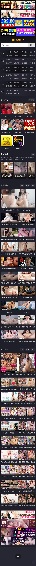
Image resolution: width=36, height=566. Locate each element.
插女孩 (9, 90)
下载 (33, 154)
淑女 (27, 350)
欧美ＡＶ (24, 60)
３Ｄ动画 (32, 60)
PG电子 (9, 52)
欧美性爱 (32, 67)
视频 (2, 61)
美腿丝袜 (9, 78)
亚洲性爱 (9, 67)
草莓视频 (24, 90)
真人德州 (16, 52)
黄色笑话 (24, 86)
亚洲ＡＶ (9, 60)
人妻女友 (24, 83)
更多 (33, 185)
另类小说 (16, 86)
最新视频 (4, 185)
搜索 (31, 45)
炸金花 (17, 55)
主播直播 (24, 63)
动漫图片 (32, 75)
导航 (2, 92)
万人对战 (24, 52)
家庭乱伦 (16, 83)
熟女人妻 (9, 63)
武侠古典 (32, 83)
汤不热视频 (32, 90)
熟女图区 (24, 78)
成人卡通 (24, 67)
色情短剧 (16, 94)
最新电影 (4, 349)
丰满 (22, 350)
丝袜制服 (16, 63)
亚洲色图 (16, 75)
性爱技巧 (32, 86)
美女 (22, 185)
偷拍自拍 (16, 67)
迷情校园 (9, 86)
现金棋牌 (24, 55)
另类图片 (32, 78)
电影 (2, 69)
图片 (2, 76)
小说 (2, 84)
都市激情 (9, 83)
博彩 (2, 53)
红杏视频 (9, 94)
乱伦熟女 (24, 71)
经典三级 (16, 71)
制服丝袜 (9, 71)
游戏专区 (32, 52)
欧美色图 (24, 75)
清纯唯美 (16, 78)
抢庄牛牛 (32, 55)
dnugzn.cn (18, 40)
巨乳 (27, 185)
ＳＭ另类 (32, 63)
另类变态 (32, 71)
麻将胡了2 (9, 55)
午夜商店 (16, 90)
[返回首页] (33, 562)
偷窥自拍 (9, 75)
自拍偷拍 (16, 60)
